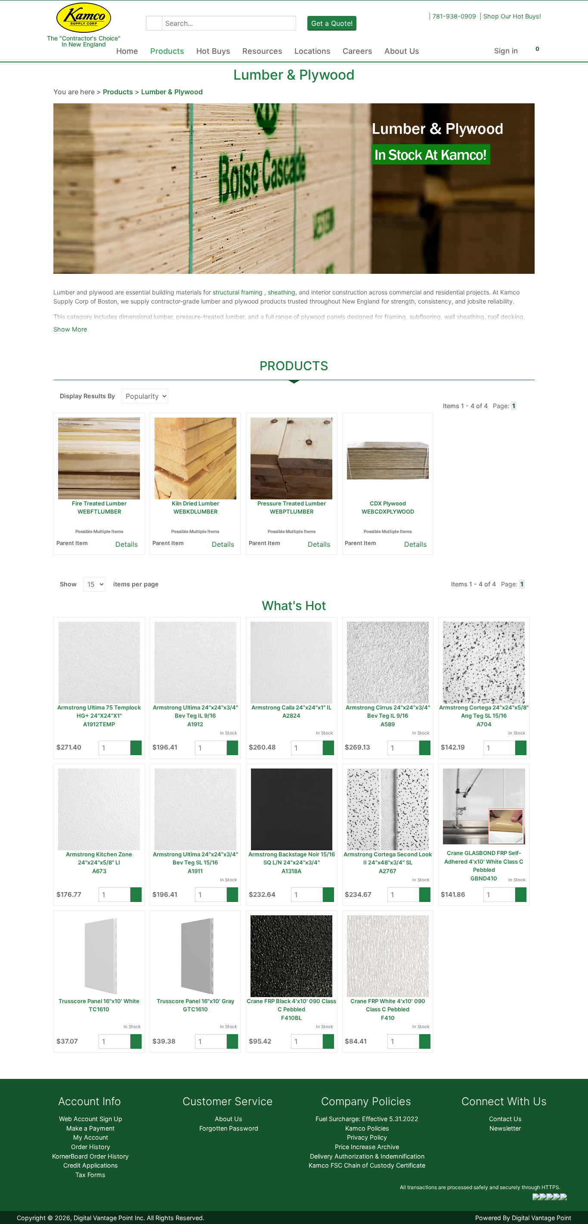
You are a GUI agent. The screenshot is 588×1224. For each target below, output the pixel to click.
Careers (357, 51)
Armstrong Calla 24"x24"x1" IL (291, 707)
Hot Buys (213, 51)
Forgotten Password (228, 1128)
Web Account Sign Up (90, 1118)
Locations (312, 51)
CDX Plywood (388, 503)
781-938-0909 (454, 16)
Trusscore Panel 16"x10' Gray (195, 1001)
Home (127, 51)
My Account (90, 1137)
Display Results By (87, 396)
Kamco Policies (367, 1128)
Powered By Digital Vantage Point (523, 1217)
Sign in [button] (506, 50)
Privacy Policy (367, 1137)
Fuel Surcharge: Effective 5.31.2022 (367, 1118)
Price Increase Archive (367, 1146)
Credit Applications (90, 1165)
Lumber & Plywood (172, 91)
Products (167, 51)
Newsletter (505, 1128)
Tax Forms (90, 1174)
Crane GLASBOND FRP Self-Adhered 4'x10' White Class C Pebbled (483, 861)
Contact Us (505, 1118)
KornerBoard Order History (90, 1156)
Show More (70, 329)
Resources (262, 51)
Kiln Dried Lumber (195, 503)
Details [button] (125, 544)
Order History (90, 1146)
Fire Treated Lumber (99, 503)
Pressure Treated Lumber (291, 503)
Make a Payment (90, 1128)
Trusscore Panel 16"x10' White (99, 1001)
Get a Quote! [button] (332, 23)
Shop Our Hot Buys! (512, 16)
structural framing (238, 292)
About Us (401, 51)
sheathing (281, 292)
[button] (154, 23)
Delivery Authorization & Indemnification (367, 1156)
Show (68, 584)
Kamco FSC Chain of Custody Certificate (367, 1165)
